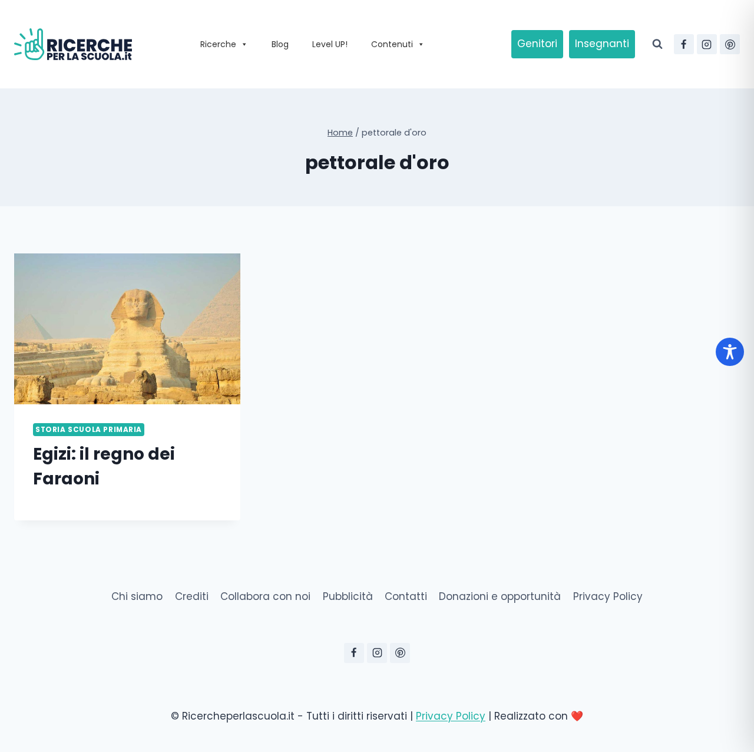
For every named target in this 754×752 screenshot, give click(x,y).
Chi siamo (137, 596)
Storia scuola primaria (88, 429)
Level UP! (330, 44)
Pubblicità (348, 596)
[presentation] (127, 328)
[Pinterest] (730, 44)
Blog (280, 44)
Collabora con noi (265, 596)
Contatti (406, 596)
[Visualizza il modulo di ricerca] (657, 44)
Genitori (537, 44)
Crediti (192, 596)
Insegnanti (602, 44)
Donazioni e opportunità (500, 596)
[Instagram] (707, 44)
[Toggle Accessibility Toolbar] (730, 352)
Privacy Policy (608, 596)
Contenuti (392, 44)
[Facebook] (684, 44)
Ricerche (218, 44)
